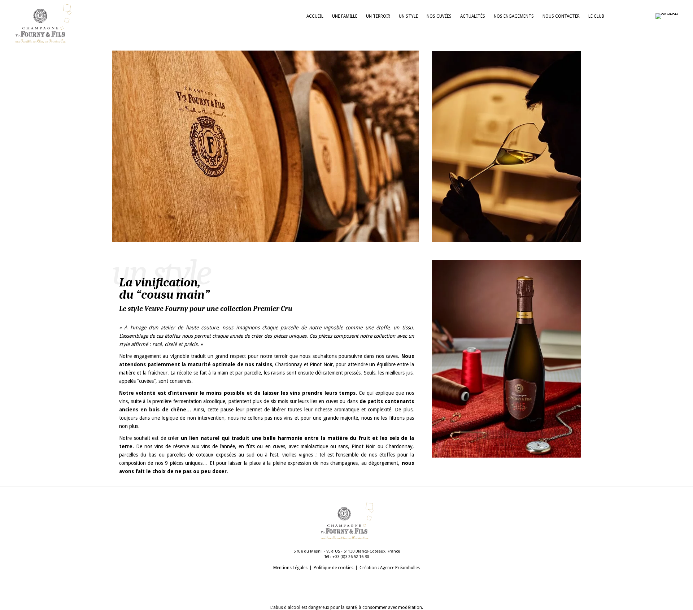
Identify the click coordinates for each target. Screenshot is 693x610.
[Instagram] (616, 16)
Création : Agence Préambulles (389, 567)
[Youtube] (644, 16)
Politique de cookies (333, 567)
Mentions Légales (290, 567)
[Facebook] (630, 16)
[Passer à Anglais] (670, 16)
